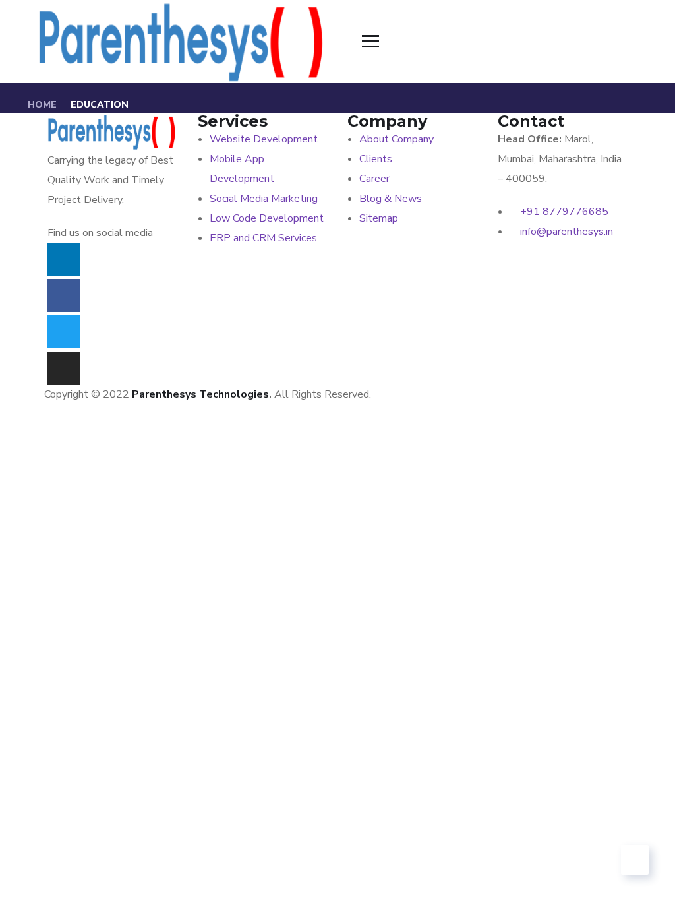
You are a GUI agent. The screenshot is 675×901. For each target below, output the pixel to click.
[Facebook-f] (63, 295)
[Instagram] (63, 368)
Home (42, 104)
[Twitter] (63, 331)
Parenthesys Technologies (200, 394)
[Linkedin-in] (63, 259)
